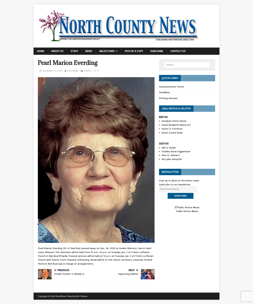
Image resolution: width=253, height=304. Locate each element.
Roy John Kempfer (172, 159)
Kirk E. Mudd (168, 148)
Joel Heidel (72, 71)
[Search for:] (187, 65)
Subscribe (156, 51)
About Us (57, 51)
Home (40, 51)
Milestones (107, 51)
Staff (74, 51)
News (88, 51)
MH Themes (81, 296)
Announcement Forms (171, 87)
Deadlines (164, 92)
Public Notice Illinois (187, 211)
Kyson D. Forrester (172, 129)
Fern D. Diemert (171, 155)
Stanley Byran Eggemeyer (176, 151)
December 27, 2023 (52, 71)
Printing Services (168, 98)
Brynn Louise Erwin (172, 133)
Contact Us (178, 51)
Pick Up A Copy (134, 51)
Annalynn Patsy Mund (174, 121)
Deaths (88, 71)
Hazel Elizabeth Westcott (176, 125)
